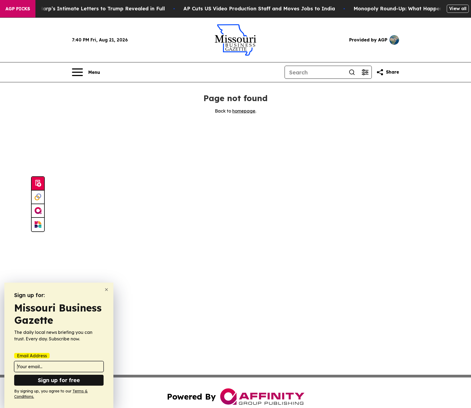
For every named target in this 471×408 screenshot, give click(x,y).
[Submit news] (38, 184)
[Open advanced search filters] (365, 72)
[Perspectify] (38, 197)
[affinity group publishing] (38, 211)
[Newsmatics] (38, 224)
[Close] (106, 289)
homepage (243, 111)
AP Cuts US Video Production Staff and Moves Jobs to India (259, 8)
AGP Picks (17, 8)
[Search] (351, 72)
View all (457, 8)
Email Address (32, 355)
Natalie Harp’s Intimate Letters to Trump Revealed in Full (92, 8)
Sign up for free (59, 380)
